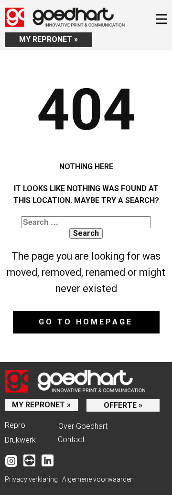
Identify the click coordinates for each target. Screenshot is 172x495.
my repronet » (48, 39)
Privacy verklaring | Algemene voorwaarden (69, 479)
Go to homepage (86, 321)
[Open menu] (161, 19)
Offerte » (123, 405)
